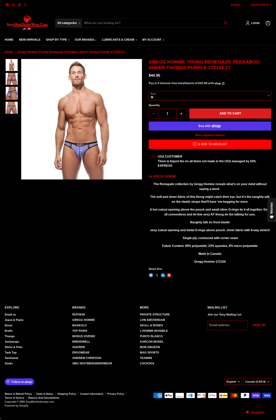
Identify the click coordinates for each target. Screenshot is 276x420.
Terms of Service (14, 397)
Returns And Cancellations (43, 397)
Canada (259, 4)
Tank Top (11, 352)
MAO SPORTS (149, 352)
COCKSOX (147, 363)
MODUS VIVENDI (83, 336)
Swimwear (11, 357)
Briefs (9, 330)
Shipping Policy (66, 393)
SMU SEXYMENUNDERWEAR (92, 363)
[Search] (226, 23)
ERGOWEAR (80, 352)
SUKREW (78, 347)
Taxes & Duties (44, 393)
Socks (9, 363)
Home (9, 39)
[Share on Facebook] (151, 275)
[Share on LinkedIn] (163, 275)
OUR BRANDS (85, 39)
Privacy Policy (115, 393)
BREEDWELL (81, 341)
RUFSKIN (78, 314)
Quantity (154, 105)
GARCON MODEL (152, 341)
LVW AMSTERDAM (152, 319)
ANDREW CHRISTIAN (86, 357)
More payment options (210, 135)
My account (152, 39)
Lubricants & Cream (118, 39)
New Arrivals (29, 39)
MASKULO (79, 325)
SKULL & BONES (151, 325)
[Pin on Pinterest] (169, 275)
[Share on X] (157, 275)
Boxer (9, 325)
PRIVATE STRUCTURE (155, 314)
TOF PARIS (79, 330)
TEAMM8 (146, 357)
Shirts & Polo (13, 347)
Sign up (259, 325)
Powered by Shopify (16, 405)
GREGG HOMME (164, 176)
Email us (10, 314)
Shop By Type (57, 39)
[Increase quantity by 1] (181, 113)
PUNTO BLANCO (151, 336)
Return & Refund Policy (18, 393)
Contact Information (91, 393)
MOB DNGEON (150, 347)
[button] (253, 23)
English (235, 4)
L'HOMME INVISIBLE (154, 330)
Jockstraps (12, 341)
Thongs (10, 336)
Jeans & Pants (14, 319)
